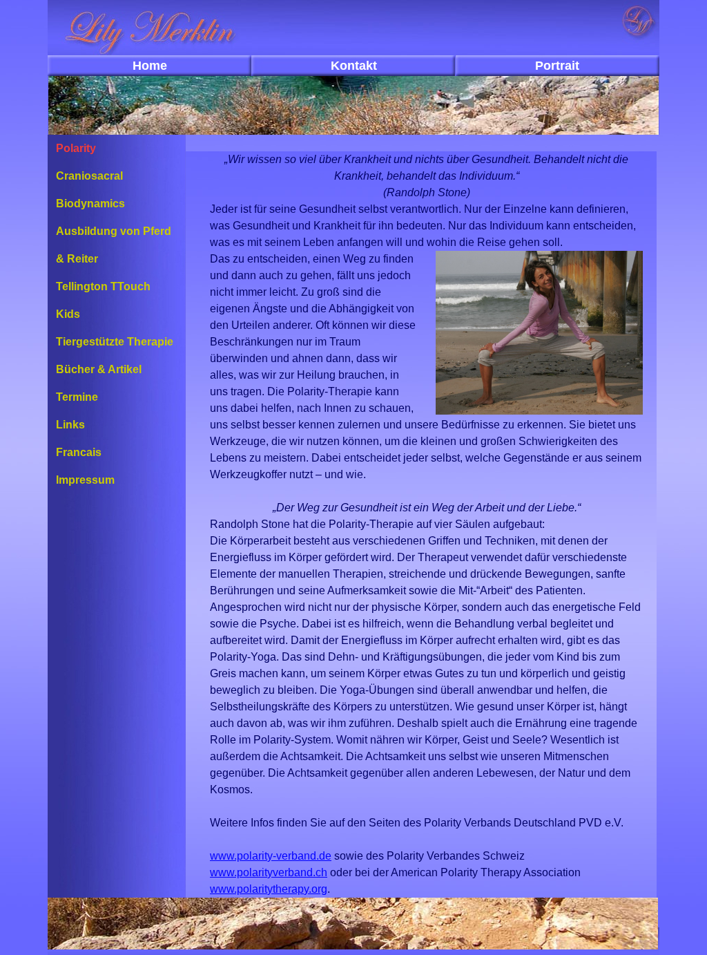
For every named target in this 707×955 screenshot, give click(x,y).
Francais (78, 452)
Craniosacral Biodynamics (90, 189)
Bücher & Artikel (99, 369)
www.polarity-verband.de (270, 856)
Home (150, 66)
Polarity (76, 148)
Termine (77, 397)
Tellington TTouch (103, 286)
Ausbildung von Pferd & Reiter (113, 245)
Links (70, 425)
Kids (68, 314)
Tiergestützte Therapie (114, 342)
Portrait (557, 66)
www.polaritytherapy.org (268, 889)
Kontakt (354, 66)
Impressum (85, 480)
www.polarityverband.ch (268, 872)
